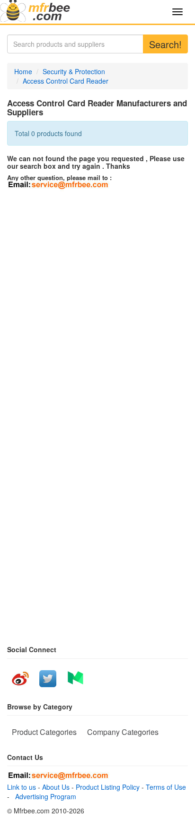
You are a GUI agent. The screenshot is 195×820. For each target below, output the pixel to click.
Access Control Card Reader (65, 81)
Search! (165, 44)
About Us (56, 787)
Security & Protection (74, 71)
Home (23, 71)
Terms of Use (166, 787)
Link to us (21, 787)
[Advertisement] (97, 293)
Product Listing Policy (108, 787)
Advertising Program (43, 796)
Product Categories (44, 731)
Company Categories (123, 731)
